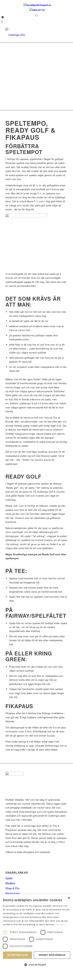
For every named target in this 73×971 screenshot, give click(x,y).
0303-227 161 (38, 10)
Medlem (10, 883)
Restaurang (12, 893)
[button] (36, 965)
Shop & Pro (12, 888)
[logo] (30, 34)
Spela (8, 878)
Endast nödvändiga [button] (52, 955)
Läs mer (60, 924)
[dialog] (36, 932)
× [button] (68, 898)
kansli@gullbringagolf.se (38, 5)
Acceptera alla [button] (17, 955)
